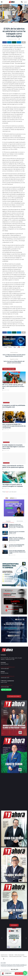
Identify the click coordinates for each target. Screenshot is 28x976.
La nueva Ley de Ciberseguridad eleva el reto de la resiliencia (16, 545)
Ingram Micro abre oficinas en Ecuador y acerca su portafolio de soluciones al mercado (17, 539)
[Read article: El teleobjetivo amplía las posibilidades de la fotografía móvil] (14, 398)
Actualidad (6, 381)
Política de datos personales (15, 956)
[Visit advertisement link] (14, 342)
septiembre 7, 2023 (12, 39)
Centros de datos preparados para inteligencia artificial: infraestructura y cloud (17, 552)
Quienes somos (4, 954)
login (7, 491)
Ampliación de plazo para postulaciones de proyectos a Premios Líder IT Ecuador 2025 (16, 526)
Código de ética (4, 956)
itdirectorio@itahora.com (6, 685)
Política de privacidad (19, 954)
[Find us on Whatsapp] (13, 959)
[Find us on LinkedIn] (6, 959)
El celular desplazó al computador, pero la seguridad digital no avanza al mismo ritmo (13, 446)
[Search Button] (22, 2)
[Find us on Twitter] (3, 959)
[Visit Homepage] (11, 2)
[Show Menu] (1, 2)
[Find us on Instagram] (11, 959)
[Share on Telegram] (19, 42)
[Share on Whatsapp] (14, 42)
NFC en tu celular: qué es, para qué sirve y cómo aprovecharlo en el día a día (13, 386)
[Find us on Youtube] (8, 959)
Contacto (25, 956)
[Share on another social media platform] (23, 42)
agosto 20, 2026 (6, 469)
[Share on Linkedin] (9, 42)
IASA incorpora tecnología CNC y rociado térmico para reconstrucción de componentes (13, 426)
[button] (1, 938)
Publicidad (11, 954)
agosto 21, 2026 (6, 429)
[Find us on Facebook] (1, 959)
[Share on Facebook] (4, 42)
